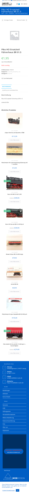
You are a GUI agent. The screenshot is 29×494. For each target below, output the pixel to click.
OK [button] (17, 490)
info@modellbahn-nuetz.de (14, 378)
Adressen (5, 393)
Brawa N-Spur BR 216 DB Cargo (14, 254)
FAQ (4, 424)
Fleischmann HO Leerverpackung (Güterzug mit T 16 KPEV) (15, 163)
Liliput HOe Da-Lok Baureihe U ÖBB (14, 132)
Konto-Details (6, 397)
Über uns (5, 427)
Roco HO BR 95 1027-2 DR (14, 194)
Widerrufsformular (13, 451)
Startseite (5, 405)
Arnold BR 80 (14, 284)
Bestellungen (6, 390)
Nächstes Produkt (21, 20)
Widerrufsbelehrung (8, 417)
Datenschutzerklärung (9, 421)
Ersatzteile (9, 71)
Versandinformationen (9, 414)
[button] (6, 78)
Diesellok (16, 252)
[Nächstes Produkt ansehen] (26, 20)
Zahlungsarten (7, 411)
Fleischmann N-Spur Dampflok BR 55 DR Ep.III (14, 314)
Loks (19, 71)
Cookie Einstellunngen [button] (8, 490)
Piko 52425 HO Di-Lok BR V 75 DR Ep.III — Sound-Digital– (14, 345)
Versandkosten (8, 62)
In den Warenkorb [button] (14, 140)
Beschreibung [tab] (6, 86)
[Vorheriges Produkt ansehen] (2, 20)
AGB (4, 408)
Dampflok (15, 71)
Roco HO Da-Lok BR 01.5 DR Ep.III (14, 224)
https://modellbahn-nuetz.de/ (15, 383)
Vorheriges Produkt (8, 20)
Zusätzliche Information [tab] (10, 90)
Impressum (6, 430)
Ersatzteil (10, 73)
